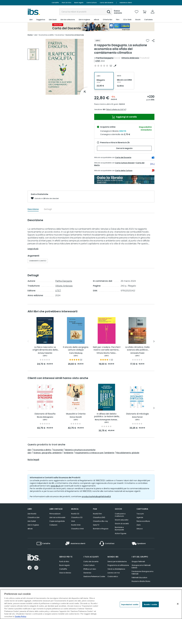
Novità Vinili (75, 525)
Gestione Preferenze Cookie (94, 576)
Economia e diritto (42, 449)
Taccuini (140, 514)
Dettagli (48, 209)
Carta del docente (106, 3)
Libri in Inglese (33, 525)
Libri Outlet (32, 521)
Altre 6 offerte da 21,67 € (116, 109)
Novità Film (97, 514)
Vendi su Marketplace (116, 569)
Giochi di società (122, 523)
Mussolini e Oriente (76, 413)
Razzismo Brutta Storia (141, 581)
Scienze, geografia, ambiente (47, 452)
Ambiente (68, 452)
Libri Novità (32, 514)
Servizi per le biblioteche (117, 561)
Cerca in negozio (124, 148)
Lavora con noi (114, 573)
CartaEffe (55, 3)
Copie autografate (57, 521)
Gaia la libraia (65, 573)
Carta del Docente (123, 157)
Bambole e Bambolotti (119, 528)
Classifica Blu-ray (100, 521)
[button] (108, 12)
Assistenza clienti (126, 3)
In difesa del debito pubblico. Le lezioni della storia (106, 415)
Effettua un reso (89, 569)
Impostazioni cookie (129, 604)
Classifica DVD (99, 517)
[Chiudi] (178, 604)
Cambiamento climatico (37, 261)
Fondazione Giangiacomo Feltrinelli (142, 572)
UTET (97, 61)
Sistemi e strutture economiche (80, 449)
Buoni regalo (78, 3)
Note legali (33, 459)
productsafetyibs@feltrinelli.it (96, 496)
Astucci (140, 528)
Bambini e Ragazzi (100, 528)
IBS (104, 109)
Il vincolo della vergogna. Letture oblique (76, 348)
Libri (29, 449)
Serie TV (96, 525)
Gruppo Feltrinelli (138, 561)
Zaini (139, 525)
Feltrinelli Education (139, 577)
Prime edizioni (54, 514)
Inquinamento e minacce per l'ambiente (94, 452)
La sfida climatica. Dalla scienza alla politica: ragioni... (137, 348)
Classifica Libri (33, 517)
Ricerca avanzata (118, 12)
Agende (140, 517)
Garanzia (87, 573)
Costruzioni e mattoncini (120, 515)
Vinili (73, 521)
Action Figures (120, 533)
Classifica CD (76, 517)
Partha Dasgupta (104, 58)
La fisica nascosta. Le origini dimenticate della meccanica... (45, 348)
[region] (91, 604)
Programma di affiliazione (118, 565)
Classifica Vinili (77, 528)
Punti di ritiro (66, 3)
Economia (58, 449)
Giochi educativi (121, 520)
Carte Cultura (91, 3)
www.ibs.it (55, 485)
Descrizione (33, 209)
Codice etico (113, 576)
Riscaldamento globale (127, 452)
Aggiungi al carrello (126, 116)
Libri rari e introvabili (57, 517)
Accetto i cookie (150, 604)
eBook (30, 528)
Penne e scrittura (143, 521)
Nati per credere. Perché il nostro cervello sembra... (106, 348)
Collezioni (53, 525)
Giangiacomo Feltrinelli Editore (141, 566)
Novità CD (75, 514)
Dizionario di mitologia (137, 413)
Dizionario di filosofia (45, 413)
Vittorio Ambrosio (130, 58)
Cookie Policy (20, 616)
